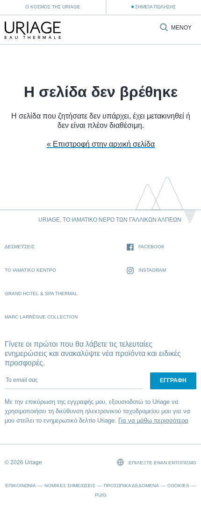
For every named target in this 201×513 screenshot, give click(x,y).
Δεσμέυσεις (20, 246)
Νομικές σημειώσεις (69, 485)
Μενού (181, 28)
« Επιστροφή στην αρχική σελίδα (101, 144)
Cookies (178, 485)
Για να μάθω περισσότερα (153, 420)
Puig (101, 495)
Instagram (152, 270)
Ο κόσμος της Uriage (52, 6)
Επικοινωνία (20, 485)
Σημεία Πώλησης (155, 6)
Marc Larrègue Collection (41, 317)
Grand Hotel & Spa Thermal (41, 293)
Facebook (151, 246)
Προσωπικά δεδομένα (131, 485)
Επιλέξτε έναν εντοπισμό (161, 462)
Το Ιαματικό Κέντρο (30, 270)
